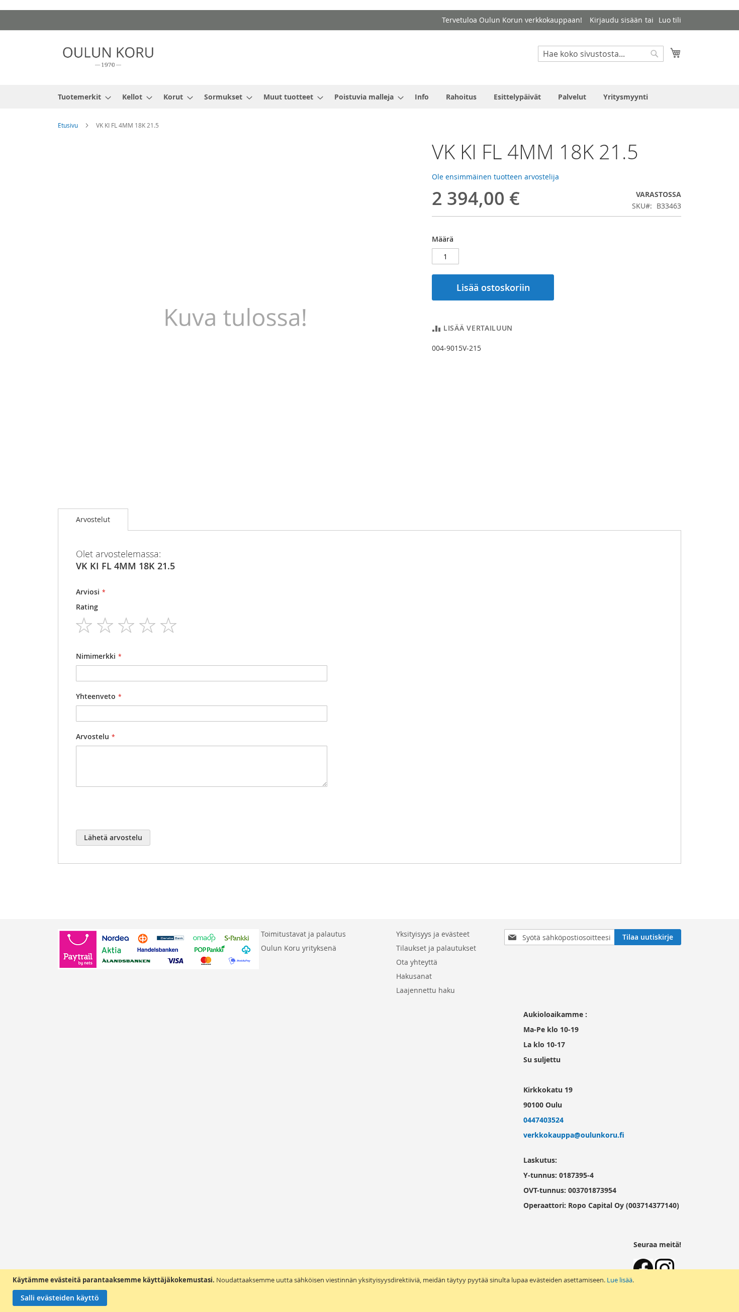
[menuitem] (81, 97)
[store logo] (108, 57)
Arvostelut (93, 519)
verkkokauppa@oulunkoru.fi (573, 1135)
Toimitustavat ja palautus (303, 934)
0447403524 (543, 1120)
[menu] (369, 97)
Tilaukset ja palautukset (436, 948)
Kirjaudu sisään (616, 20)
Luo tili (670, 20)
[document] (371, 1290)
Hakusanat (414, 976)
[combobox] (601, 54)
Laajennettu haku (425, 990)
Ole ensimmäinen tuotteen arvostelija (495, 176)
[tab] (93, 520)
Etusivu (68, 125)
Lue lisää (619, 1279)
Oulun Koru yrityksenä (298, 948)
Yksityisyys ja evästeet (433, 934)
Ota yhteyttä (416, 962)
